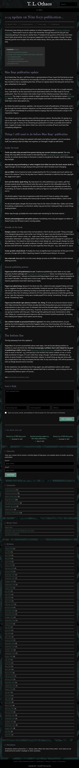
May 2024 (8, 633)
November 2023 (10, 646)
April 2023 (8, 669)
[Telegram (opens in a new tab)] (8, 3)
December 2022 (10, 682)
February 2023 (9, 676)
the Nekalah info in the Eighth (57, 155)
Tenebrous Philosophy (12, 513)
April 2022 (8, 702)
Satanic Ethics (9, 509)
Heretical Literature (11, 493)
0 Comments (55, 24)
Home (15, 761)
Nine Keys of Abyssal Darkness (42, 350)
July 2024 (8, 627)
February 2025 (9, 604)
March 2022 (9, 705)
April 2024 (8, 637)
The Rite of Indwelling (12, 534)
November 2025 (10, 578)
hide (16, 49)
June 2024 (8, 630)
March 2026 (9, 565)
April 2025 (8, 601)
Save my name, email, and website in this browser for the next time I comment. (36, 413)
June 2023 (8, 663)
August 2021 (9, 728)
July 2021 (8, 731)
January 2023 (9, 679)
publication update (23, 377)
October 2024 (9, 617)
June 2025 (8, 594)
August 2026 (9, 549)
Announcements (27, 24)
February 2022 (9, 709)
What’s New (8, 527)
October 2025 (9, 581)
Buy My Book (40, 761)
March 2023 (9, 673)
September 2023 (10, 653)
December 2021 (10, 715)
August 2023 (9, 656)
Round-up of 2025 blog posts (16, 436)
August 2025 (9, 588)
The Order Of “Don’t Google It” (38, 274)
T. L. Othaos (39, 4)
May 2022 (8, 699)
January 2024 (9, 640)
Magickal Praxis (10, 500)
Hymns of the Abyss (11, 496)
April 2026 (8, 562)
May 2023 (8, 666)
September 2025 (10, 584)
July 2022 (8, 692)
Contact (54, 761)
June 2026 (8, 555)
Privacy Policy (61, 761)
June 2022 (8, 695)
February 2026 (9, 568)
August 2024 (9, 624)
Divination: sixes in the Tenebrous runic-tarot (19, 531)
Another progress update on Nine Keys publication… (39, 437)
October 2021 (9, 722)
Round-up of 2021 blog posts (63, 436)
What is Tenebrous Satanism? (27, 761)
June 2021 (8, 735)
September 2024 (10, 620)
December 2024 (10, 611)
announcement (12, 377)
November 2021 (10, 718)
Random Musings (10, 506)
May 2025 (8, 598)
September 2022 (10, 686)
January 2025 (9, 607)
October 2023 (9, 650)
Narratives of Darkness (12, 503)
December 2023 (10, 643)
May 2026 (8, 558)
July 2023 (8, 660)
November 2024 (10, 614)
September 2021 (10, 725)
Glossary (47, 761)
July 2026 (8, 552)
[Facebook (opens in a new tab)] (4, 3)
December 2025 (10, 575)
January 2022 (9, 712)
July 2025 (8, 591)
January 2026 (9, 571)
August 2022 (9, 689)
